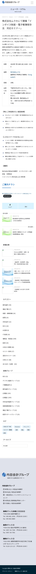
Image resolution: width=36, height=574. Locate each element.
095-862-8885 (10, 519)
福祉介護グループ (8, 410)
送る (26, 206)
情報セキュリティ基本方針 (21, 571)
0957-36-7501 (10, 532)
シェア (10, 207)
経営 (4, 343)
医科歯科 (5, 305)
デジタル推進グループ (10, 381)
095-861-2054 (10, 516)
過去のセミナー (7, 355)
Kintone (17, 427)
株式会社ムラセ (15, 72)
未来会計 (5, 322)
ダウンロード (7, 196)
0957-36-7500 (10, 530)
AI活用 (5, 330)
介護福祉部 (6, 385)
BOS (4, 326)
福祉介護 (5, 309)
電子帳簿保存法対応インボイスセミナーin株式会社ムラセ (16, 193)
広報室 (5, 393)
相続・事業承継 (7, 313)
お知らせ (5, 360)
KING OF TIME (7, 426)
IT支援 (5, 334)
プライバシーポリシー (7, 571)
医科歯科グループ (8, 389)
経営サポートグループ (10, 414)
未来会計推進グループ (10, 402)
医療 (17, 430)
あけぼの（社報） (8, 364)
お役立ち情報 (7, 347)
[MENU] (32, 3)
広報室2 (5, 397)
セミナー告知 (7, 351)
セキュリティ (26, 426)
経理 (4, 318)
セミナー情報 (7, 430)
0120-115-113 (10, 546)
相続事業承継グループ (10, 406)
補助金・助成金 (7, 339)
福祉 (22, 430)
